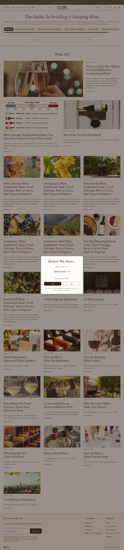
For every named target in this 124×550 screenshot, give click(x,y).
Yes (52, 284)
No (71, 284)
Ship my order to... (62, 267)
